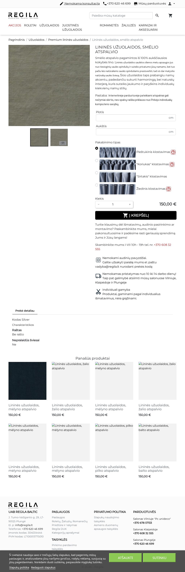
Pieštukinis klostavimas (153, 152)
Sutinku (159, 558)
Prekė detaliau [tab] (25, 310)
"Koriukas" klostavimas (152, 164)
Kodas (16, 319)
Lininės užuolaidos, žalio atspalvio (67, 407)
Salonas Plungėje (144, 540)
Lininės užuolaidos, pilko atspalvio (110, 469)
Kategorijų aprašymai (65, 532)
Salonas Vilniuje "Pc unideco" (152, 518)
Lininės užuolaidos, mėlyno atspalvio (23, 407)
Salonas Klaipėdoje (145, 529)
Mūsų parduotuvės (150, 3)
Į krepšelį (136, 215)
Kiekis (99, 198)
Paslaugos (58, 517)
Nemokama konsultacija (79, 3)
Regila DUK (59, 529)
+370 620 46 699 (117, 3)
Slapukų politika (19, 567)
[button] (173, 152)
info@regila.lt (24, 525)
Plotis (100, 112)
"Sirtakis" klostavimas (151, 176)
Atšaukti (125, 558)
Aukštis (101, 126)
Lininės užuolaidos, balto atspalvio (154, 469)
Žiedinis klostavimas (150, 188)
